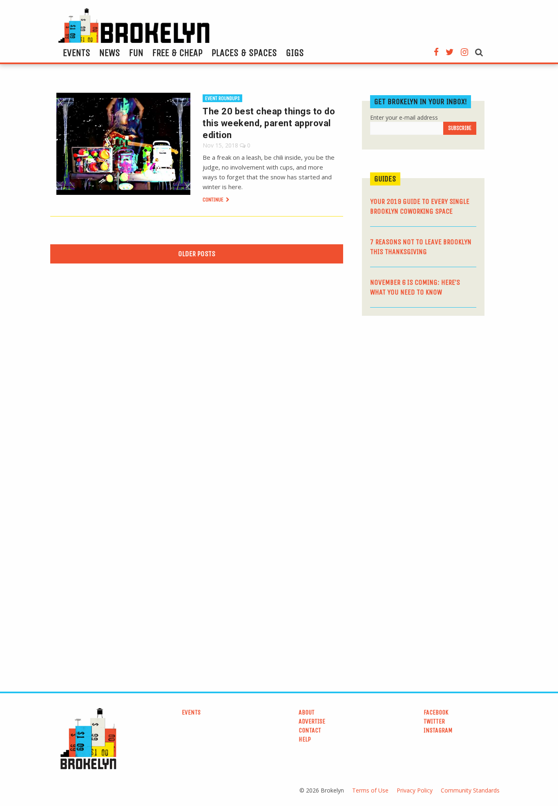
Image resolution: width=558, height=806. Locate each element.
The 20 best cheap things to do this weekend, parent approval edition (269, 123)
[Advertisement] (423, 385)
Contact (310, 730)
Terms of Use (370, 790)
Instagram (438, 730)
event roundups (222, 98)
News (109, 52)
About (307, 712)
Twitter (434, 721)
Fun (136, 52)
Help (305, 739)
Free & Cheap (177, 52)
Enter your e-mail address (404, 117)
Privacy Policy (415, 790)
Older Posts (196, 253)
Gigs (295, 52)
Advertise (312, 721)
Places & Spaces (244, 52)
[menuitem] (76, 53)
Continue (214, 199)
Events (76, 52)
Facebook (436, 712)
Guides (385, 178)
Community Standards (470, 790)
